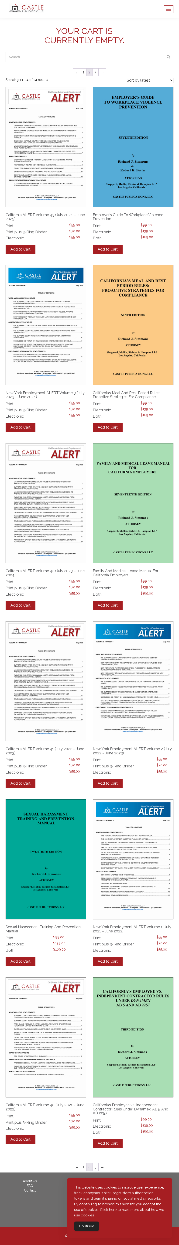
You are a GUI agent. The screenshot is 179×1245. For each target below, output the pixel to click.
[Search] (168, 57)
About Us (30, 1181)
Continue (86, 1226)
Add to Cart (20, 249)
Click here (108, 1210)
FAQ (30, 1186)
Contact (30, 1190)
